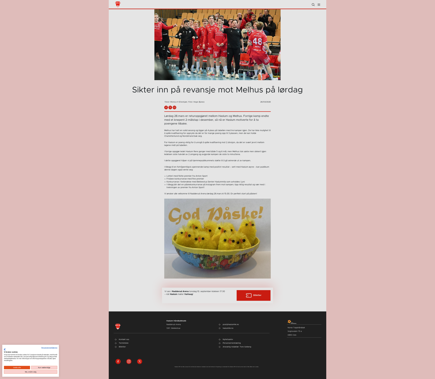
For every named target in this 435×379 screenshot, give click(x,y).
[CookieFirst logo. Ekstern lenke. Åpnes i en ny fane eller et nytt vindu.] (5, 350)
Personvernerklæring (49, 348)
